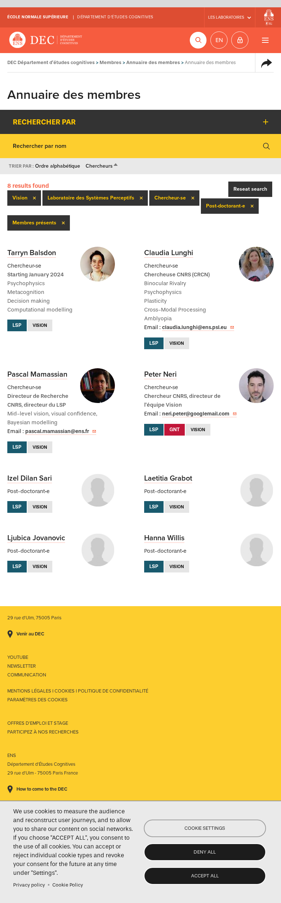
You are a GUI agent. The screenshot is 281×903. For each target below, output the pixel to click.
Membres (110, 62)
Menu (265, 40)
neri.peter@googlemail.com (195, 414)
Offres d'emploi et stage (37, 723)
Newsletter (21, 666)
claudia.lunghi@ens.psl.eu (194, 327)
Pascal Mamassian (37, 374)
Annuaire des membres (153, 62)
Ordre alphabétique (57, 166)
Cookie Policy (67, 885)
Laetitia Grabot (168, 478)
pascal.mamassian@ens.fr (57, 431)
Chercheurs (102, 166)
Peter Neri (160, 374)
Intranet (239, 40)
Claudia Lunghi (168, 253)
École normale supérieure (37, 17)
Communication (26, 675)
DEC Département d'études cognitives (45, 40)
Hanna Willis (164, 538)
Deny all (205, 852)
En (219, 40)
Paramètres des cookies (37, 700)
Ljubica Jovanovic (36, 538)
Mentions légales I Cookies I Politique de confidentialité (77, 691)
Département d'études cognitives (115, 17)
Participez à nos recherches (43, 732)
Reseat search (250, 189)
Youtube (17, 657)
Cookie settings (204, 828)
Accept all (205, 876)
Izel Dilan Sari (29, 478)
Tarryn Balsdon (31, 253)
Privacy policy (29, 885)
